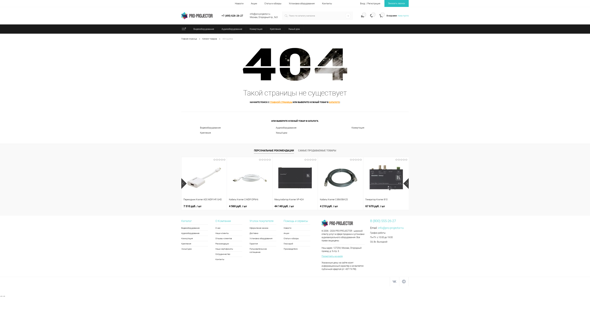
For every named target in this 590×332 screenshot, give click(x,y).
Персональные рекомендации (274, 150)
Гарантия (254, 244)
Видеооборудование (210, 127)
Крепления (205, 133)
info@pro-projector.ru (391, 227)
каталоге (334, 102)
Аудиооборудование (286, 127)
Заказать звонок (396, 3)
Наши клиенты (222, 233)
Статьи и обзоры (272, 3)
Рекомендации (222, 244)
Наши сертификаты (224, 249)
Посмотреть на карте (332, 256)
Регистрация (373, 3)
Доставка (254, 233)
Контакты (327, 3)
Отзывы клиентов (223, 238)
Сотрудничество (222, 254)
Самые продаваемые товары (317, 150)
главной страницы (281, 102)
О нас (217, 228)
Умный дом (281, 133)
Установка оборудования (302, 3)
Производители (291, 249)
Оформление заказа (259, 228)
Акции (254, 3)
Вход (362, 3)
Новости (239, 3)
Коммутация (358, 127)
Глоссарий (288, 244)
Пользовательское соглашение (258, 250)
